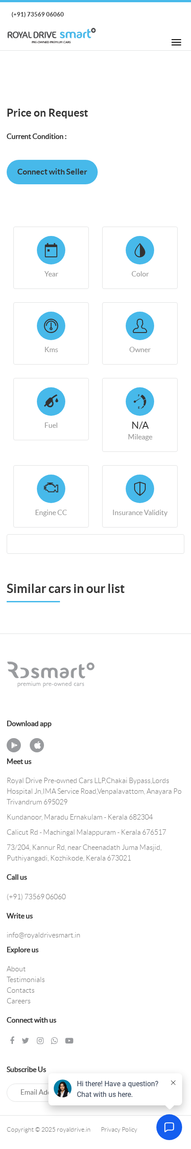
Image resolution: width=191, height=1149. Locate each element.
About (16, 969)
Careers (19, 1001)
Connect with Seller (52, 172)
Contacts (21, 990)
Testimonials (26, 979)
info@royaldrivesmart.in (43, 935)
